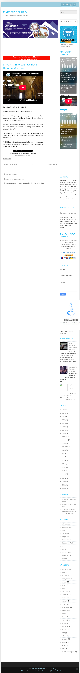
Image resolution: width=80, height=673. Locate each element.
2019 (63, 430)
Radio (63, 633)
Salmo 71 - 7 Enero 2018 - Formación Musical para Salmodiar (20, 66)
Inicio (32, 164)
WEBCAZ (64, 559)
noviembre (65, 440)
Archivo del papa (66, 524)
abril (63, 464)
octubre (64, 443)
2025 (63, 410)
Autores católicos (68, 213)
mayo (63, 460)
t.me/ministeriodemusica (23, 156)
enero (63, 474)
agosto (64, 450)
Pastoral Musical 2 (67, 556)
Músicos (64, 617)
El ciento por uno (67, 527)
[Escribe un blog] (6, 159)
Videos (64, 648)
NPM (63, 546)
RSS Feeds (74, 4)
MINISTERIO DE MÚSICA (15, 12)
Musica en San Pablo (68, 543)
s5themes (23, 671)
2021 (63, 423)
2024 (63, 413)
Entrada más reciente (10, 164)
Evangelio (64, 601)
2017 (63, 478)
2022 (63, 420)
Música (64, 614)
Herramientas (65, 607)
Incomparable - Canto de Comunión (73, 369)
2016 (63, 481)
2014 (63, 488)
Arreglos (64, 572)
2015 (63, 485)
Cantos (64, 582)
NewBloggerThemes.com (42, 671)
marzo (63, 467)
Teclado (64, 645)
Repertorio (65, 639)
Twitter (67, 4)
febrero (64, 470)
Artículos (64, 576)
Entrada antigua (52, 164)
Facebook (63, 4)
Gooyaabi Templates (57, 671)
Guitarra (64, 604)
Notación (64, 620)
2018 (63, 433)
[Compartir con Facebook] (10, 159)
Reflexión (64, 636)
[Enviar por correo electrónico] (4, 159)
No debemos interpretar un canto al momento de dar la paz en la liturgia (69, 511)
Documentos (65, 595)
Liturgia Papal (65, 537)
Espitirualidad (65, 598)
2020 (63, 427)
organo (64, 623)
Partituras (64, 549)
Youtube (70, 4)
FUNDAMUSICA (66, 533)
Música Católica (66, 540)
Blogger (55, 669)
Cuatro (64, 588)
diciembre (64, 436)
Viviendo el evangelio (68, 652)
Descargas (65, 591)
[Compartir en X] (8, 159)
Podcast (64, 629)
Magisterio (65, 610)
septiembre (65, 447)
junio (63, 457)
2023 (63, 416)
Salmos (64, 642)
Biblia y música (66, 579)
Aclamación (65, 569)
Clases (64, 585)
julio (63, 453)
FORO (63, 530)
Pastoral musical (66, 552)
